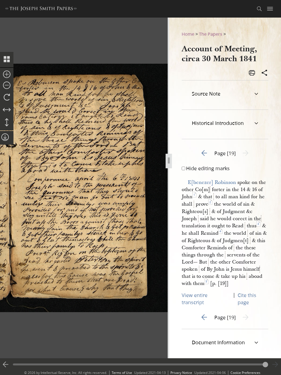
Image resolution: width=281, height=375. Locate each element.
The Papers (210, 34)
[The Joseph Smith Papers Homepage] (41, 9)
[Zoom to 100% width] (6, 110)
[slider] (140, 364)
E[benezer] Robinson (212, 182)
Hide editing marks (208, 168)
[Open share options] (264, 73)
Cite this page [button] (247, 299)
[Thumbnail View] (6, 59)
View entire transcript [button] (194, 299)
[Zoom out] (6, 85)
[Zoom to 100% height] (6, 122)
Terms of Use (122, 372)
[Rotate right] (6, 97)
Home (188, 34)
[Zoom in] (6, 74)
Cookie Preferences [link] (245, 372)
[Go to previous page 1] (5, 364)
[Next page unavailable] (275, 364)
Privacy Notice (181, 372)
